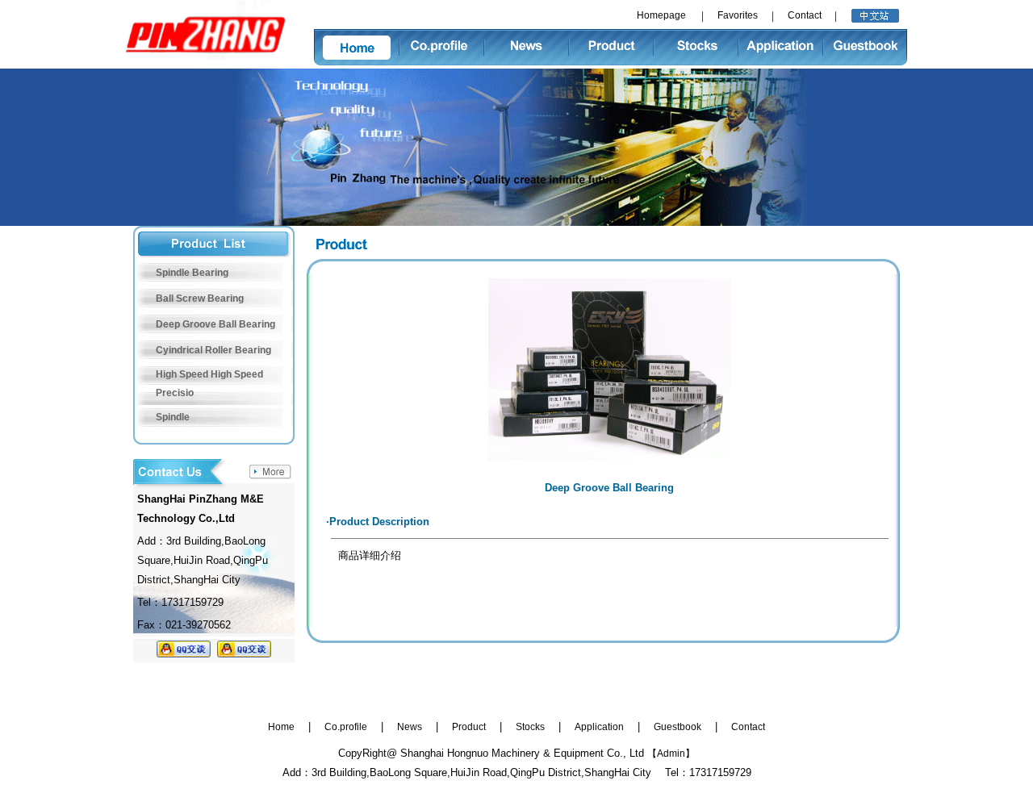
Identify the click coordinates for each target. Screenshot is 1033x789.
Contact (805, 15)
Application (599, 727)
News (409, 727)
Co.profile (345, 727)
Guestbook (677, 727)
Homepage (661, 15)
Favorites (737, 15)
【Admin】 (671, 753)
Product (469, 727)
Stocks (530, 727)
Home (281, 727)
